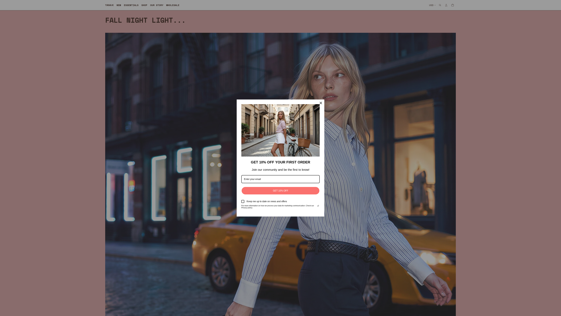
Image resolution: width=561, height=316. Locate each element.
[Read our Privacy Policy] (318, 206)
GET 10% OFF (280, 190)
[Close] (320, 103)
